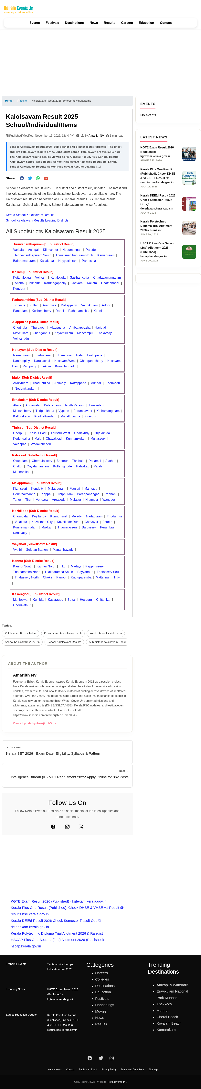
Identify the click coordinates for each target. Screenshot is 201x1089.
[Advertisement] (100, 62)
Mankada (90, 488)
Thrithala (78, 460)
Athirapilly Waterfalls (172, 985)
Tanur (17, 499)
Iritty (117, 577)
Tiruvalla (19, 305)
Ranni (60, 310)
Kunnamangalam (25, 527)
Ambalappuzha (79, 327)
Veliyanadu (21, 338)
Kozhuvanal (43, 355)
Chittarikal (103, 599)
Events (34, 22)
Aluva (17, 405)
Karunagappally (55, 283)
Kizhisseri (20, 488)
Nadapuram (94, 516)
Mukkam (47, 527)
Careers (127, 22)
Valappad (19, 444)
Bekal (72, 599)
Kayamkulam (64, 333)
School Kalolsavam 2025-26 (22, 641)
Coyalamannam (38, 466)
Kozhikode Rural (68, 522)
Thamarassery (68, 527)
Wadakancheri (41, 444)
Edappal (45, 494)
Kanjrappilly (21, 360)
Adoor (106, 305)
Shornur (62, 460)
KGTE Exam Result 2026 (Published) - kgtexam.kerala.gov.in (58, 901)
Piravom (90, 416)
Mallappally (69, 305)
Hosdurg (86, 599)
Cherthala (20, 327)
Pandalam (20, 310)
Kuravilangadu (65, 366)
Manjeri (75, 488)
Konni (98, 310)
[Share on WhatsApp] (38, 178)
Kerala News (55, 1069)
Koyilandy (39, 516)
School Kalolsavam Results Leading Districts (37, 220)
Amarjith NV (96, 135)
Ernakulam (96, 405)
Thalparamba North (26, 572)
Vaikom (45, 366)
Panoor (61, 577)
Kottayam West (64, 360)
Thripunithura (45, 410)
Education (146, 22)
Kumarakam (166, 1030)
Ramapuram (21, 355)
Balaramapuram (24, 260)
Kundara (19, 288)
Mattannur (103, 577)
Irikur (63, 566)
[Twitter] (81, 827)
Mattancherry (22, 410)
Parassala (89, 260)
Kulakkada (58, 277)
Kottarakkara (22, 277)
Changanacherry (91, 360)
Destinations (74, 22)
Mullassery (98, 438)
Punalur (34, 283)
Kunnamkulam (76, 438)
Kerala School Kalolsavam (106, 633)
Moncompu (85, 333)
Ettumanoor (64, 355)
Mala (38, 438)
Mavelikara (20, 333)
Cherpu (18, 433)
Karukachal (42, 360)
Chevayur (91, 522)
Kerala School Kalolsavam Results (30, 215)
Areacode (59, 499)
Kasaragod (55, 599)
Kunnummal (58, 516)
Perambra (107, 527)
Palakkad (82, 466)
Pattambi (95, 460)
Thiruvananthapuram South (32, 255)
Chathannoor (110, 283)
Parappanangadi (88, 494)
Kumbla (38, 599)
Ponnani (110, 494)
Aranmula (49, 305)
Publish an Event (88, 1069)
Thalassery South (109, 572)
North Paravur (75, 405)
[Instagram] (67, 827)
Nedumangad (71, 249)
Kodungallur (21, 438)
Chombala (20, 516)
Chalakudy (81, 433)
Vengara (42, 499)
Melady (76, 516)
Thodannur (114, 516)
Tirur (28, 499)
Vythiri (17, 549)
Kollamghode (62, 466)
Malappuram (56, 488)
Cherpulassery (42, 460)
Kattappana (78, 383)
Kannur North (46, 566)
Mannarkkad (21, 472)
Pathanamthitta (78, 310)
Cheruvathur (21, 605)
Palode (91, 249)
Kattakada (47, 260)
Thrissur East (37, 433)
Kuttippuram (64, 494)
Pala (79, 355)
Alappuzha (57, 327)
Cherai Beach (167, 1017)
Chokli (47, 577)
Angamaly (33, 405)
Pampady (29, 366)
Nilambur (91, 499)
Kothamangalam (108, 410)
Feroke (107, 522)
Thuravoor (38, 327)
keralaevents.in (116, 1081)
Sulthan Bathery (37, 549)
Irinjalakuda (102, 433)
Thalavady (104, 333)
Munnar (95, 383)
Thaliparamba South (59, 572)
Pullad (33, 305)
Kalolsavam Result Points (20, 633)
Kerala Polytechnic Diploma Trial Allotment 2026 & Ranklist (57, 933)
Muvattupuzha (70, 416)
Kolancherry (52, 405)
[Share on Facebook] (22, 178)
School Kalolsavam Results (64, 641)
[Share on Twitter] (30, 178)
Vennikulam (89, 305)
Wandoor (108, 499)
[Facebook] (53, 827)
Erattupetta (94, 355)
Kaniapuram (105, 255)
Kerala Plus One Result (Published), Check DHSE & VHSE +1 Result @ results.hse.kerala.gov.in (63, 1022)
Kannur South (22, 566)
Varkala (18, 249)
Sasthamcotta (79, 277)
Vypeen (63, 410)
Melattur (75, 499)
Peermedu (112, 383)
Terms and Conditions (132, 1069)
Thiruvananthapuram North (74, 255)
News (94, 22)
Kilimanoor (50, 249)
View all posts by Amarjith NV (32, 723)
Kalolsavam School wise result (63, 633)
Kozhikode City (42, 522)
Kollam (92, 283)
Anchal (20, 283)
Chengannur (41, 333)
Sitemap (153, 1069)
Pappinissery (94, 566)
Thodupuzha (41, 383)
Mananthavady (63, 549)
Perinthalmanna (24, 494)
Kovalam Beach (169, 1023)
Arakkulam (20, 383)
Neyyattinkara (68, 260)
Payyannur (84, 572)
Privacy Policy (108, 1069)
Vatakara (21, 522)
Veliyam (40, 277)
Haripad (100, 327)
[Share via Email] (46, 178)
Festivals (52, 22)
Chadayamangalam (107, 277)
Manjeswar (20, 599)
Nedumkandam (25, 388)
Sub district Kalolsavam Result (107, 641)
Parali (98, 466)
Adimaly (60, 383)
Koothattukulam (45, 416)
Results (109, 22)
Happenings (104, 1005)
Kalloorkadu (21, 416)
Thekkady (164, 1004)
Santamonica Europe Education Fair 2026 (60, 967)
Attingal (33, 249)
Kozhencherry (41, 310)
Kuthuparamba (81, 577)
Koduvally (20, 533)
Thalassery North (27, 577)
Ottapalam (20, 460)
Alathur (110, 460)
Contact (166, 22)
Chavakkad (54, 438)
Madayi (76, 566)
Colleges (102, 979)
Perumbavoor (82, 410)
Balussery (89, 527)
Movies (100, 1011)
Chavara (77, 283)
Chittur (17, 466)
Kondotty (37, 488)
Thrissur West (60, 433)
